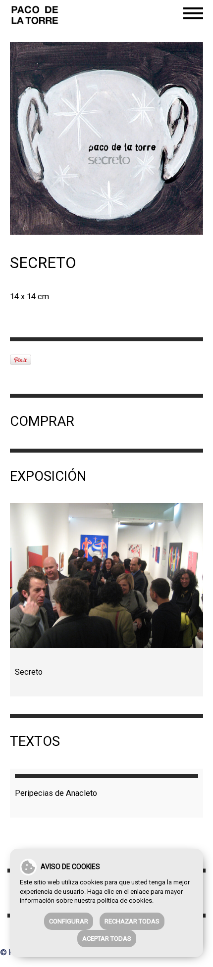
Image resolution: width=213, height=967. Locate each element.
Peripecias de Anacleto (56, 793)
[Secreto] (106, 575)
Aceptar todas (106, 938)
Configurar (68, 921)
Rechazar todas (132, 921)
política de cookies (124, 900)
